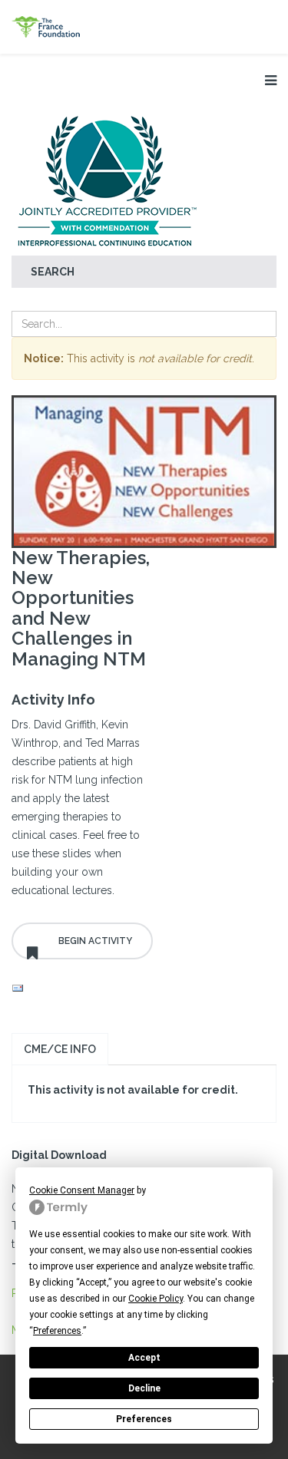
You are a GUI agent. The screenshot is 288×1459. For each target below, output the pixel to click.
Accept (144, 1357)
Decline (144, 1388)
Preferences (144, 1419)
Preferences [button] (57, 1330)
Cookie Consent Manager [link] (81, 1190)
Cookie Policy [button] (155, 1298)
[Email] (82, 988)
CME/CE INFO (60, 1049)
